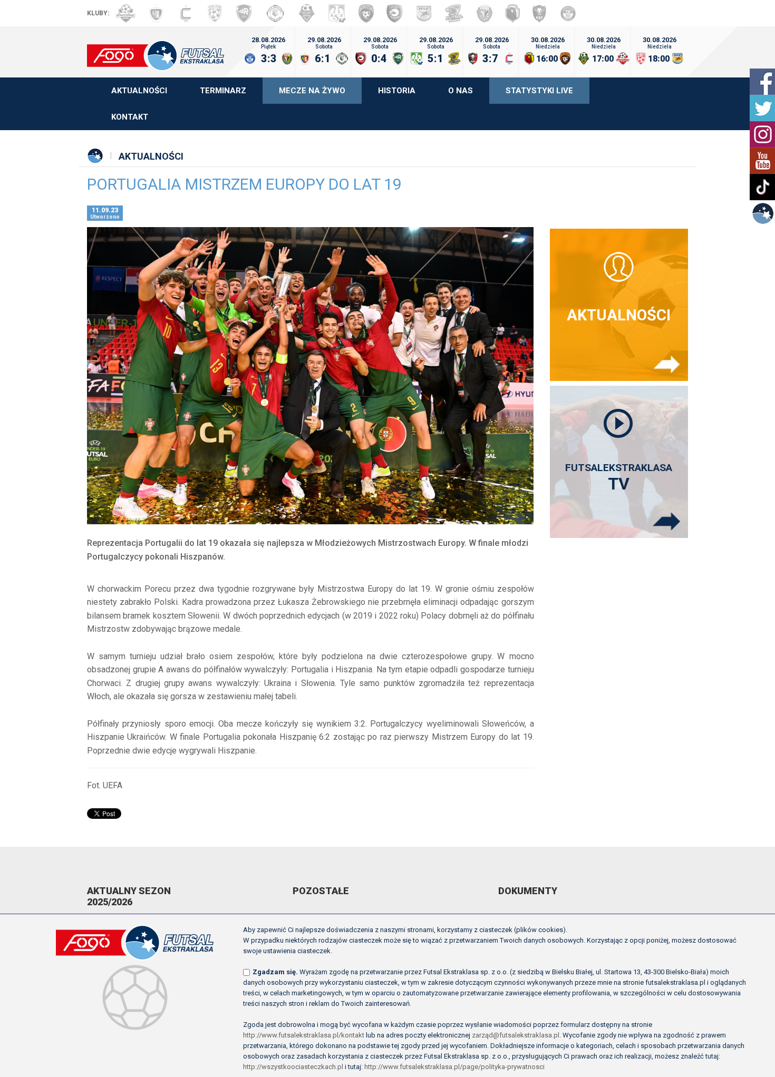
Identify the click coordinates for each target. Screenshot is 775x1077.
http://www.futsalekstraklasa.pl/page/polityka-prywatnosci (454, 1067)
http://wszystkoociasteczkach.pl (293, 1067)
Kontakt (129, 117)
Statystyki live (539, 90)
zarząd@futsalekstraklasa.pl (515, 1035)
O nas (460, 90)
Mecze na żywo (312, 90)
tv (618, 478)
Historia (396, 90)
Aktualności (139, 90)
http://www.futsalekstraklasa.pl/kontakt (303, 1035)
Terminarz (223, 90)
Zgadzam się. (275, 972)
